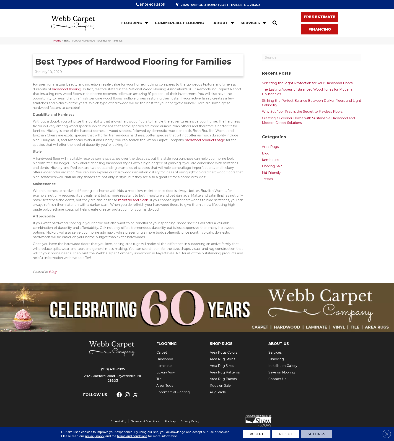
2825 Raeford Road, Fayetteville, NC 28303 (220, 5)
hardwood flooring (66, 89)
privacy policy (94, 436)
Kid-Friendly (271, 173)
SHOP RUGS (221, 344)
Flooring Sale (272, 166)
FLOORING (166, 344)
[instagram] (127, 395)
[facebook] (119, 395)
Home (57, 40)
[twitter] (135, 395)
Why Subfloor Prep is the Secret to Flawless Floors (302, 112)
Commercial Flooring (179, 23)
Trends (267, 179)
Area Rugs (270, 147)
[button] (146, 23)
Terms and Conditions (145, 421)
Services (250, 23)
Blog (53, 272)
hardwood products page (205, 140)
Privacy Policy (190, 421)
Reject (285, 434)
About (220, 23)
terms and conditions (132, 436)
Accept (257, 434)
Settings (316, 434)
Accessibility (118, 421)
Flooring (131, 23)
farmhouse (270, 160)
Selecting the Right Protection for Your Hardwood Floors (307, 83)
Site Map (170, 421)
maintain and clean (133, 200)
